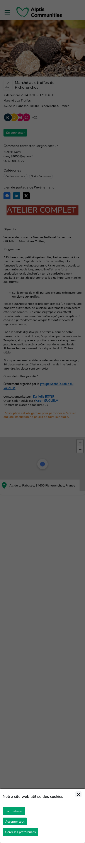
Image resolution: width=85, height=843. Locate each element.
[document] (42, 816)
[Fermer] (78, 794)
